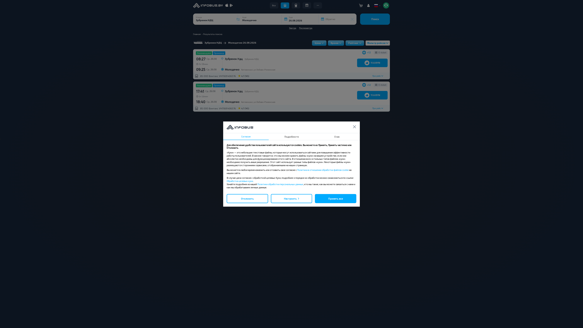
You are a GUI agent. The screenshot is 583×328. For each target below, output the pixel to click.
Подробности (291, 136)
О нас (337, 136)
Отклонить (247, 198)
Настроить (290, 198)
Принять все (335, 198)
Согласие (246, 136)
